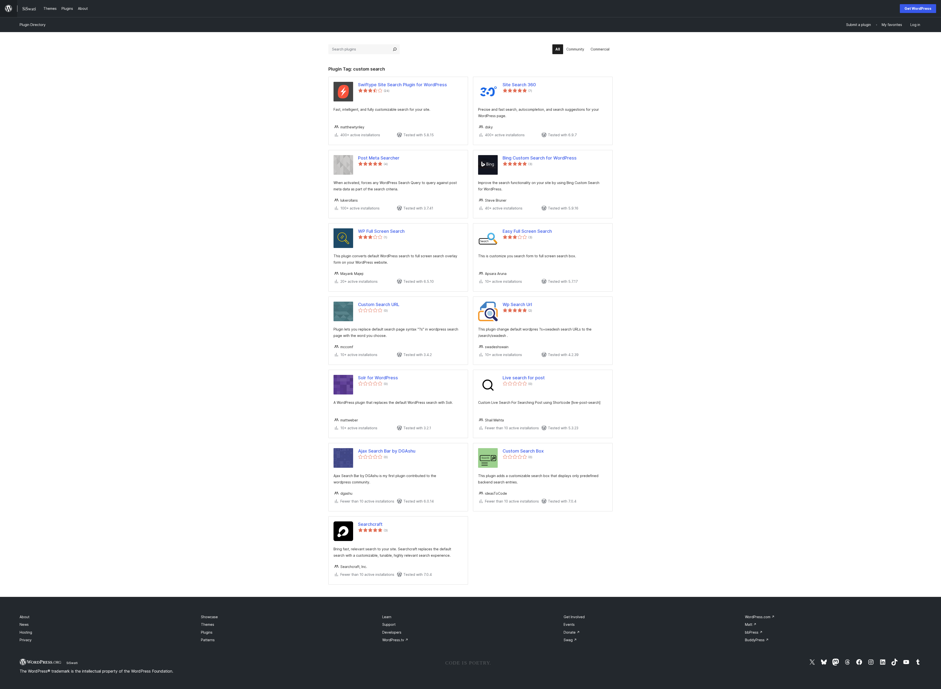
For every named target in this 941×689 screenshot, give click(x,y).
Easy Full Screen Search (527, 231)
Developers (391, 632)
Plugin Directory (33, 25)
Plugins (206, 632)
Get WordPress (917, 8)
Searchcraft (370, 524)
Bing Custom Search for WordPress (540, 157)
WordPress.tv (395, 640)
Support (389, 624)
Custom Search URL (378, 304)
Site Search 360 (519, 84)
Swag (570, 640)
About (24, 617)
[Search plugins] (395, 49)
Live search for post (524, 377)
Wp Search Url (517, 304)
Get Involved (574, 617)
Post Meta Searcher (378, 157)
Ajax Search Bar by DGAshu (386, 451)
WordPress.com (760, 617)
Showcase (209, 617)
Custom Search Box (523, 451)
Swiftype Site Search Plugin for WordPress (402, 84)
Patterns (208, 640)
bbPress (754, 632)
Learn (386, 617)
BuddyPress (757, 640)
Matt (750, 624)
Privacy (26, 640)
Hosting (26, 632)
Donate (572, 632)
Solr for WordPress (378, 377)
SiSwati (72, 663)
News (24, 624)
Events (569, 624)
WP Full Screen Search (381, 231)
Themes (207, 624)
